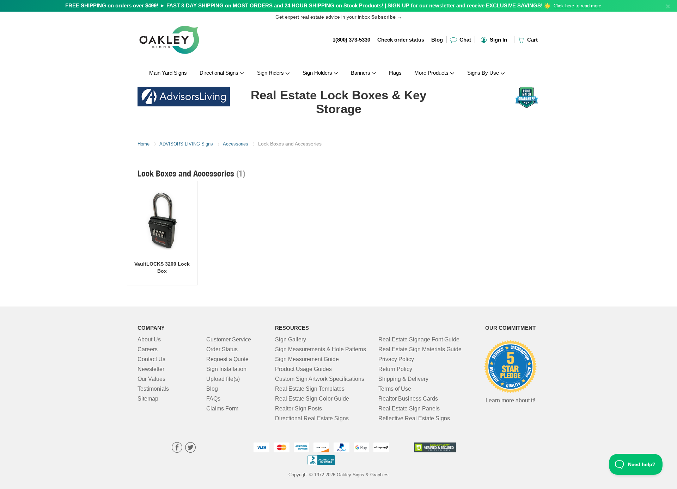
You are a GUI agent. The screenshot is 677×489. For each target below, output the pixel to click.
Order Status (222, 349)
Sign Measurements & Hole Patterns (320, 349)
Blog (437, 40)
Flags (395, 73)
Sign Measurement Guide (307, 359)
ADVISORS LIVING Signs (186, 144)
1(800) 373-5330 (351, 40)
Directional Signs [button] (220, 73)
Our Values (151, 379)
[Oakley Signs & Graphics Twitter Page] (190, 448)
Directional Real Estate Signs (312, 418)
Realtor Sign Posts (298, 408)
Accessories (235, 144)
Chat (464, 40)
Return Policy (395, 369)
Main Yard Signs (168, 73)
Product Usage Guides (303, 369)
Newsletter (151, 369)
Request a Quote (227, 359)
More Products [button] (432, 73)
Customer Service (228, 339)
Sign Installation (226, 369)
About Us (149, 339)
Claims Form (222, 408)
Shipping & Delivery (403, 379)
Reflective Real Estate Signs (414, 418)
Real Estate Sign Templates (309, 389)
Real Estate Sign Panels (409, 408)
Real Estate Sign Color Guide (312, 399)
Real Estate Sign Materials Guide (420, 349)
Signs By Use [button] (483, 73)
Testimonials (153, 389)
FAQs (213, 399)
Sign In (497, 40)
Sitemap (148, 399)
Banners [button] (361, 73)
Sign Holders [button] (318, 73)
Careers (148, 349)
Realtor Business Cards (408, 399)
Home (144, 144)
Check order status (400, 40)
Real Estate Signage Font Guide (418, 339)
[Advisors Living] (184, 94)
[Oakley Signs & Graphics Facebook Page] (177, 448)
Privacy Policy (396, 359)
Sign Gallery (290, 339)
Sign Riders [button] (271, 73)
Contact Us (151, 359)
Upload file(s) (223, 379)
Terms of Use (394, 389)
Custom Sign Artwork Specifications (319, 379)
